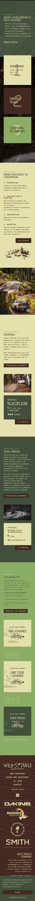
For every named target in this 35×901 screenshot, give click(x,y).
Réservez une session (15, 611)
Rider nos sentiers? (17, 777)
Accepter (18, 892)
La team (17, 781)
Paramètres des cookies (17, 897)
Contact (17, 784)
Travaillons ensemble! (16, 365)
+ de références (23, 422)
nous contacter (23, 240)
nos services (17, 773)
